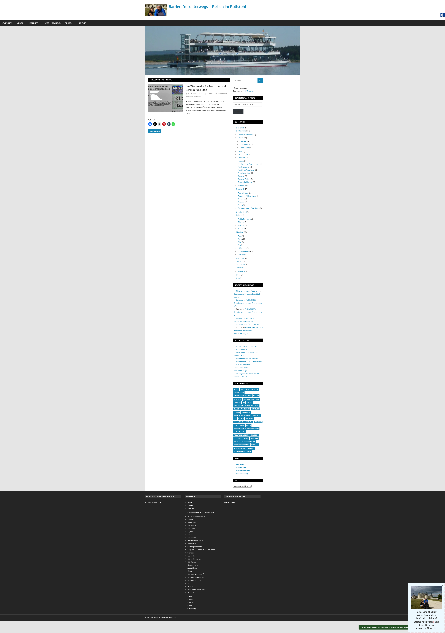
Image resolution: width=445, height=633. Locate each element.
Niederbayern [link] (245, 145)
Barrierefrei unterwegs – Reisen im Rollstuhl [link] (207, 6)
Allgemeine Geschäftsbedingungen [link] (201, 550)
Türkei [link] (238, 275)
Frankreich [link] (240, 189)
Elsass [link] (240, 205)
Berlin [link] (240, 152)
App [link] (241, 389)
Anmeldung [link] (192, 568)
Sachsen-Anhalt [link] (244, 179)
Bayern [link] (240, 138)
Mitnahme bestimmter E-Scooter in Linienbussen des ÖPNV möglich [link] (246, 321)
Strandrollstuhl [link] (248, 442)
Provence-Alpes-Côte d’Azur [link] (249, 208)
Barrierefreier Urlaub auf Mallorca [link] (249, 361)
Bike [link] (239, 242)
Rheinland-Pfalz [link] (244, 173)
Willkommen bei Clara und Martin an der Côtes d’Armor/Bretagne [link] (248, 330)
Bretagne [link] (241, 199)
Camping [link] (237, 402)
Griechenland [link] (241, 212)
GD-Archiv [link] (191, 556)
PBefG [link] (248, 425)
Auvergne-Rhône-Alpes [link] (247, 196)
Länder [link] (19, 23)
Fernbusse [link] (256, 409)
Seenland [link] (254, 438)
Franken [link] (243, 142)
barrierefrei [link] (239, 392)
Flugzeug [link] (192, 608)
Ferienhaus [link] (245, 409)
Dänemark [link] (240, 128)
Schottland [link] (240, 264)
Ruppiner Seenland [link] (241, 438)
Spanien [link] (239, 267)
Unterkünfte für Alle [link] (195, 541)
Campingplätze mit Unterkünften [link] (202, 512)
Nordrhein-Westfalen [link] (246, 170)
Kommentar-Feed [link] (243, 470)
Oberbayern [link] (244, 148)
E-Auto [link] (249, 402)
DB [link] (244, 402)
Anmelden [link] (240, 464)
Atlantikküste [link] (243, 193)
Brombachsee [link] (248, 399)
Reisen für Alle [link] (239, 432)
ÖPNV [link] (249, 451)
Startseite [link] (7, 23)
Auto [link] (240, 236)
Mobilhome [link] (238, 422)
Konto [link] (190, 571)
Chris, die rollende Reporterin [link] (247, 291)
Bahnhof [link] (254, 389)
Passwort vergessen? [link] (196, 574)
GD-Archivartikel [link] (194, 559)
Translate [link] (250, 91)
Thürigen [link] (250, 448)
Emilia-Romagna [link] (244, 219)
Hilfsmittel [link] (242, 248)
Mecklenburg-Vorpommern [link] (248, 164)
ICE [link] (235, 419)
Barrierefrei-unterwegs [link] (196, 516)
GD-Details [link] (192, 562)
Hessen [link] (241, 161)
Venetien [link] (241, 228)
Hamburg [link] (241, 158)
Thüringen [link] (242, 185)
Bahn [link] (188, 97)
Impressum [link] (192, 537)
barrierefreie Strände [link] (242, 396)
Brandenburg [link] (243, 155)
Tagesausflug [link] (239, 448)
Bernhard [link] (210, 94)
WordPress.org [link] (242, 473)
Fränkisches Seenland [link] (242, 415)
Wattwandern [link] (239, 451)
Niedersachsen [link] (243, 167)
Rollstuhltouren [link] (244, 251)
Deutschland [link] (222, 94)
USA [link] (238, 278)
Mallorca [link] (241, 271)
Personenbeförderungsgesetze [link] (246, 428)
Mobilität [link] (33, 23)
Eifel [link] (257, 405)
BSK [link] (257, 399)
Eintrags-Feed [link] (241, 467)
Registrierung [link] (193, 565)
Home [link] (190, 502)
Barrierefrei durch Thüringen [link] (247, 358)
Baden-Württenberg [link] (245, 135)
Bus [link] (191, 97)
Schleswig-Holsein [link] (245, 182)
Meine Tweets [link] (229, 502)
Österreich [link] (240, 258)
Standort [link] (191, 553)
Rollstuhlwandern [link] (241, 435)
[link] (156, 7)
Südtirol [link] (241, 222)
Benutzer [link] (191, 586)
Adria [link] (236, 389)
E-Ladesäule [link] (238, 405)
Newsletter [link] (192, 544)
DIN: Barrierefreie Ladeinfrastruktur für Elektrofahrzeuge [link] (242, 367)
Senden (238, 111)
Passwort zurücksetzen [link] (196, 577)
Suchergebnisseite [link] (195, 547)
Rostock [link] (254, 435)
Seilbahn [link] (241, 254)
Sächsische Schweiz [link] (241, 445)
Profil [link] (189, 583)
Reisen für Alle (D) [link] (52, 23)
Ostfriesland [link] (239, 425)
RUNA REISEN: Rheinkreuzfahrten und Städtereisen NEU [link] (248, 303)
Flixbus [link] (237, 412)
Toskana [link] (241, 225)
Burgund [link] (241, 202)
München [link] (258, 422)
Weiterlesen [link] (155, 131)
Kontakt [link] (82, 23)
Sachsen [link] (241, 176)
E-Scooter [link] (249, 405)
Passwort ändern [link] (194, 580)
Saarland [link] (239, 261)
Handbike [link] (256, 415)
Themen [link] (68, 23)
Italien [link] (238, 215)
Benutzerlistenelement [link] (196, 589)
